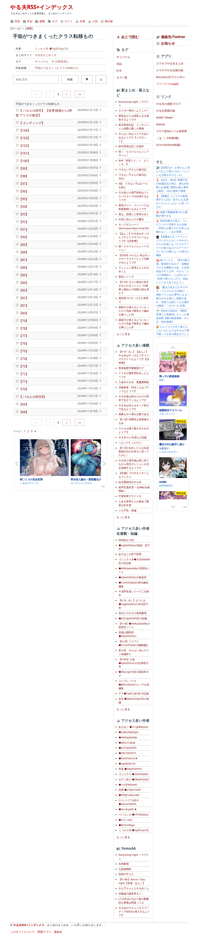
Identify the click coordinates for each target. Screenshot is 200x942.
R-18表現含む (60, 61)
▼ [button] (87, 79)
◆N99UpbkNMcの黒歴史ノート (134, 570)
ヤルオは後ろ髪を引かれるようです (134, 430)
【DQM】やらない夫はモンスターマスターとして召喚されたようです (134, 259)
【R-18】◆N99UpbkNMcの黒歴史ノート (134, 625)
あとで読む (130, 36)
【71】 (24, 381)
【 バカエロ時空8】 (32, 397)
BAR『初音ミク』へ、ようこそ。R (134, 162)
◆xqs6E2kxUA (127, 763)
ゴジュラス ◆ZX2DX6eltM (133, 774)
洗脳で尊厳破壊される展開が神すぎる (172, 213)
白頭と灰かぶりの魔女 (131, 219)
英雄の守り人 (126, 874)
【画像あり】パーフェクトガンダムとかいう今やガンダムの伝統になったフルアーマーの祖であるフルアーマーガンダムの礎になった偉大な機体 (172, 246)
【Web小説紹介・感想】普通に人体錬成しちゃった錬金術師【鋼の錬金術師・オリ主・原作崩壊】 (172, 316)
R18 (118, 70)
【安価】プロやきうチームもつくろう (134, 475)
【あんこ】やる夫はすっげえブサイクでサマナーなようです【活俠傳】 (134, 237)
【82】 (24, 298)
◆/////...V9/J (125, 820)
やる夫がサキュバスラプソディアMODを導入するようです (134, 911)
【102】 (24, 145)
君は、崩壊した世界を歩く (134, 214)
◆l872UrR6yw (127, 825)
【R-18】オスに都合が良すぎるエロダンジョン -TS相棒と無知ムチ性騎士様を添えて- (134, 287)
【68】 (24, 412)
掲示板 (108, 21)
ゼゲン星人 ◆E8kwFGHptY (134, 779)
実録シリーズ (126, 276)
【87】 (24, 260)
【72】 (24, 374)
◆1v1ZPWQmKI (128, 784)
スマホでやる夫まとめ (169, 63)
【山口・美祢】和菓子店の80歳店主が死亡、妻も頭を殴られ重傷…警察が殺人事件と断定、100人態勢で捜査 (172, 185)
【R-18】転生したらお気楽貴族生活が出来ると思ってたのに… (134, 451)
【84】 (24, 283)
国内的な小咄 (126, 540)
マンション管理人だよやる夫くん (134, 269)
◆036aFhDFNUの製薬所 (132, 577)
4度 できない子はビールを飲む (133, 185)
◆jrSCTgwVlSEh (128, 748)
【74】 (24, 358)
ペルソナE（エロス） (131, 442)
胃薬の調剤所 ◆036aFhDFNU (127, 634)
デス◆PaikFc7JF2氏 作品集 (134, 693)
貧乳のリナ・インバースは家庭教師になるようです (134, 207)
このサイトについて (22, 932)
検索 (70, 79)
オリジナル (41, 61)
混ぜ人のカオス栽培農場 (132, 613)
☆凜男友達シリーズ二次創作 (134, 593)
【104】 (24, 130)
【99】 (24, 168)
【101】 (24, 153)
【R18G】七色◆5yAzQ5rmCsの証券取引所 (133, 663)
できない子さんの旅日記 (132, 169)
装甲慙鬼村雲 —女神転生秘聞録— (134, 489)
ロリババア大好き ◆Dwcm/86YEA (129, 802)
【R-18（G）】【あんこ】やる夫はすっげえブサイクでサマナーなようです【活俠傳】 (134, 357)
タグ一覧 (121, 77)
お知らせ (168, 43)
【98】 (24, 176)
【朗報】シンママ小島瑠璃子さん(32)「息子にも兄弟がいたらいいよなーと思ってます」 (172, 201)
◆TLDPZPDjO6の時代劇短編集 (133, 584)
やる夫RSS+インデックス (41, 7)
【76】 (24, 343)
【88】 (24, 252)
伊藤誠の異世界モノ (130, 893)
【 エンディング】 (32, 123)
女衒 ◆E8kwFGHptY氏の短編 (134, 700)
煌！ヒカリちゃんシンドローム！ (134, 248)
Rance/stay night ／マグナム (134, 103)
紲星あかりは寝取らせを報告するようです (134, 117)
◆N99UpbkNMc (128, 737)
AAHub (160, 124)
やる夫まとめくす (46, 55)
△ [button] (101, 79)
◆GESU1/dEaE (127, 742)
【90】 (24, 237)
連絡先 (58, 932)
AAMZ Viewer (164, 117)
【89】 (24, 244)
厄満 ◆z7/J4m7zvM (129, 789)
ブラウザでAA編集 (167, 84)
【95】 (24, 199)
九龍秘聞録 (125, 869)
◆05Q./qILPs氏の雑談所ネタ (134, 673)
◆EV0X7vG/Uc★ (128, 758)
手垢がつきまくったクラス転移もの (57, 68)
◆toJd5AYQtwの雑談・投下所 (134, 547)
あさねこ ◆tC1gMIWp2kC (133, 727)
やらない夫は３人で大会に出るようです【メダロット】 (134, 137)
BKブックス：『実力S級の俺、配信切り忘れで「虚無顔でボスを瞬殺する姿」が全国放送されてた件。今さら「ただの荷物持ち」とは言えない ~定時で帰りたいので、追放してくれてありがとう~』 (173, 271)
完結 (119, 64)
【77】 (24, 336)
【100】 (24, 161)
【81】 (24, 305)
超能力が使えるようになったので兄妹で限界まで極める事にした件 (134, 311)
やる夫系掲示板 (165, 110)
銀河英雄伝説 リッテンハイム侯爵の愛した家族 (134, 126)
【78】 (24, 328)
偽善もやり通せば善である (134, 414)
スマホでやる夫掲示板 (169, 70)
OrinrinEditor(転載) (168, 145)
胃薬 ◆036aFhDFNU (130, 769)
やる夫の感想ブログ (168, 104)
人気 (94, 21)
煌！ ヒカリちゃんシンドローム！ (134, 153)
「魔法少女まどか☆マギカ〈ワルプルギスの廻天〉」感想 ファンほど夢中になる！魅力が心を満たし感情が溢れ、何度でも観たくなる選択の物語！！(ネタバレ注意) (173, 296)
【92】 (24, 222)
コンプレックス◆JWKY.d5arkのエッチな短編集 (134, 684)
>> (79, 94)
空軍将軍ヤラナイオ (130, 496)
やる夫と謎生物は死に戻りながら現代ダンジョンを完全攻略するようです (134, 464)
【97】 (24, 184)
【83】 (24, 290)
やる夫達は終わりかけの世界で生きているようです (134, 398)
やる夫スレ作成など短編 (132, 437)
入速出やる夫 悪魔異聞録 (134, 382)
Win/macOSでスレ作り (170, 77)
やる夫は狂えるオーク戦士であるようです (134, 407)
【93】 (24, 214)
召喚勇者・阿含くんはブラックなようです (134, 389)
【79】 (24, 321)
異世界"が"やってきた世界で (133, 300)
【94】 (24, 206)
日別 (17, 21)
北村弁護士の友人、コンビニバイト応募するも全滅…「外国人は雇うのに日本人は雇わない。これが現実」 (172, 226)
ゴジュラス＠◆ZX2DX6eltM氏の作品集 (134, 561)
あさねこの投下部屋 (130, 554)
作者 (82, 21)
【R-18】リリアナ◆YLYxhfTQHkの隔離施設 (133, 643)
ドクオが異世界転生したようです (134, 375)
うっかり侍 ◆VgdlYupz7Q (51, 48)
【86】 (24, 267)
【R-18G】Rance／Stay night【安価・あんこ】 (132, 881)
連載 (42, 21)
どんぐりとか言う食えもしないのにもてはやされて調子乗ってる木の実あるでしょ (172, 330)
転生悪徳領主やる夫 (130, 482)
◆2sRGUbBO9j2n (129, 732)
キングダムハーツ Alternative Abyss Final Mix (134, 226)
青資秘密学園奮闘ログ (131, 368)
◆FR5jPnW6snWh (129, 795)
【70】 (24, 389)
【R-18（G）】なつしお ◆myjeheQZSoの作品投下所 (133, 604)
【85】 (24, 275)
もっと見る (123, 334)
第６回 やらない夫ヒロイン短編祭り (134, 652)
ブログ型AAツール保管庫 (171, 131)
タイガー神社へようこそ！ (134, 110)
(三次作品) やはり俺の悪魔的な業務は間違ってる (134, 900)
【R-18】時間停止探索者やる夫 (134, 421)
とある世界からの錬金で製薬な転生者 (134, 503)
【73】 (24, 366)
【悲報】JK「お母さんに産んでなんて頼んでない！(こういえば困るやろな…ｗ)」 (173, 171)
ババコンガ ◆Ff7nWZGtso (134, 814)
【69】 (24, 404)
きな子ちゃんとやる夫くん (134, 888)
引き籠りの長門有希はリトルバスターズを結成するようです (134, 196)
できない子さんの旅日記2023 (132, 176)
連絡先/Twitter (172, 36)
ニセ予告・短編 (127, 510)
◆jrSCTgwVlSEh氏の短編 (133, 618)
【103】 (24, 138)
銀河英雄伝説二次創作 (131, 146)
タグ (54, 21)
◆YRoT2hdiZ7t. (127, 753)
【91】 (24, 229)
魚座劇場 (124, 863)
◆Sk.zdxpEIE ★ (128, 809)
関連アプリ (44, 932)
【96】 (24, 191)
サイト (68, 21)
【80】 (24, 313)
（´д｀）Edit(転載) (167, 138)
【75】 (24, 351)
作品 (29, 21)
